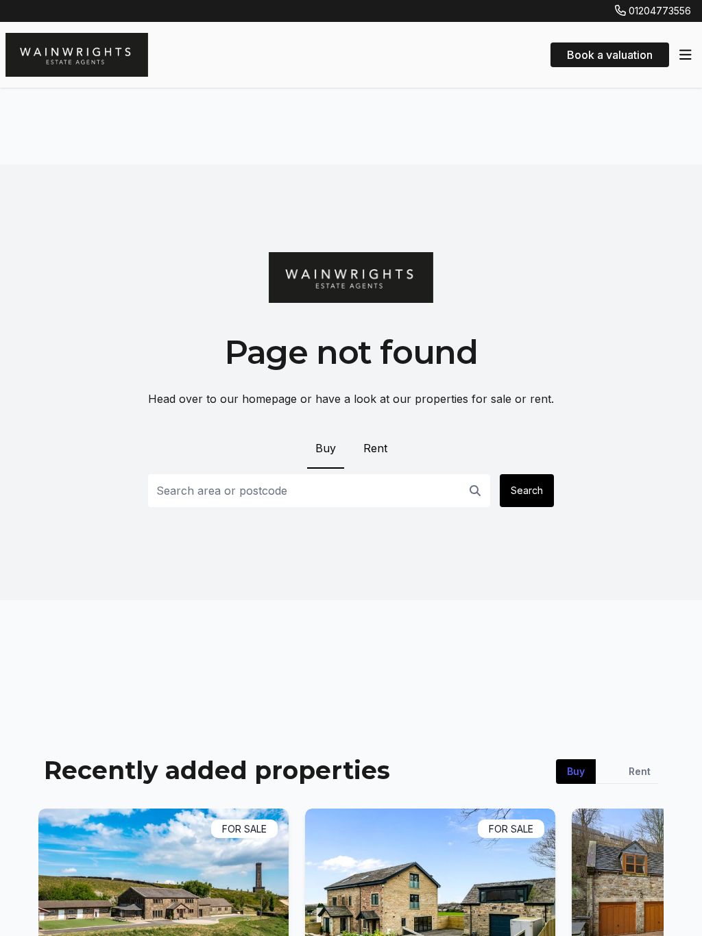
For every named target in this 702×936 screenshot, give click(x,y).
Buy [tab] (576, 771)
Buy (325, 448)
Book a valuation (610, 55)
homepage (269, 399)
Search (527, 490)
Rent (375, 448)
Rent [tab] (640, 771)
